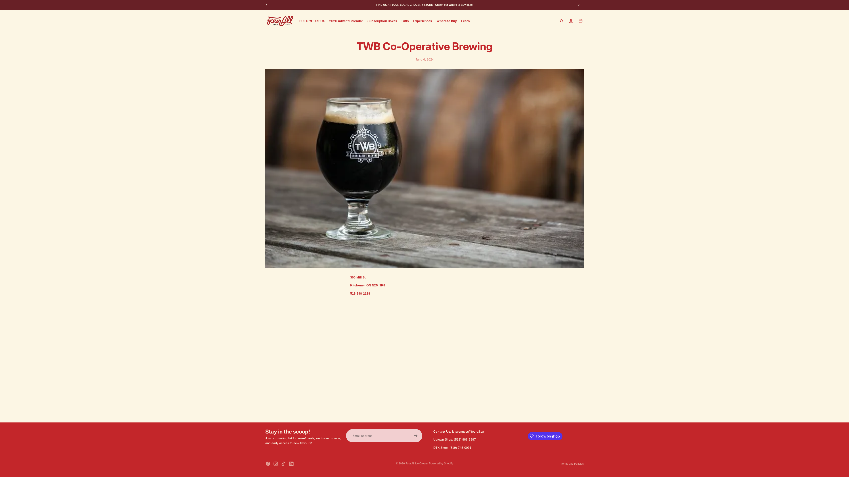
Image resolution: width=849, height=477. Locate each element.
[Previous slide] (267, 5)
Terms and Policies (572, 463)
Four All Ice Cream (416, 463)
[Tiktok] (283, 463)
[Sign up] (415, 435)
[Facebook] (268, 463)
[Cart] (580, 21)
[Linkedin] (291, 463)
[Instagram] (275, 463)
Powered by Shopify (441, 463)
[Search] (561, 21)
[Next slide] (579, 5)
